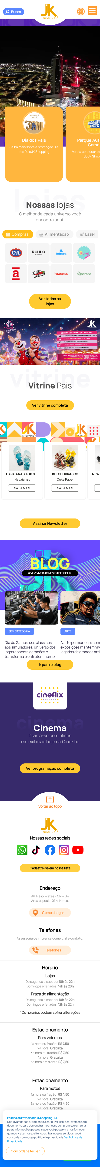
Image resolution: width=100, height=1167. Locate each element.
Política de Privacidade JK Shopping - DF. (32, 1118)
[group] (34, 144)
